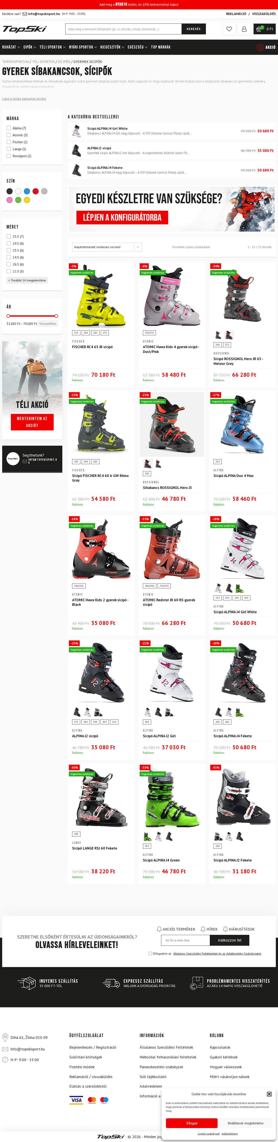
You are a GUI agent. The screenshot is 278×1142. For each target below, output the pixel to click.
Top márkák (160, 47)
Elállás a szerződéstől (88, 1086)
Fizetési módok (81, 1066)
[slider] (8, 316)
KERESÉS (194, 29)
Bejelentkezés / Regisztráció (92, 1047)
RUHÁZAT (9, 47)
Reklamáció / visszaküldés (91, 1076)
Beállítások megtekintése (245, 1123)
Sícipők (64, 61)
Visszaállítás (47, 323)
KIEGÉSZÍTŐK (110, 47)
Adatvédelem (230, 1133)
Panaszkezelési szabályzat (161, 1066)
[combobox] (103, 247)
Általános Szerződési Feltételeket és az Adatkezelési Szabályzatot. (217, 954)
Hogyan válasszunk (226, 1066)
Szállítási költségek (85, 1057)
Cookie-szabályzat (209, 1133)
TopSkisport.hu (15, 61)
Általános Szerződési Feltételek (166, 1047)
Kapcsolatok (220, 1047)
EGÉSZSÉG (136, 47)
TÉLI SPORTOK (51, 47)
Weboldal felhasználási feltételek (168, 1057)
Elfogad (192, 1123)
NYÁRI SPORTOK (81, 47)
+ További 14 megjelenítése (27, 280)
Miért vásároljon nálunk (230, 1076)
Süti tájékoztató (153, 1076)
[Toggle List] (138, 247)
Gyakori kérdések (224, 1057)
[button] (269, 1094)
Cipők (27, 47)
